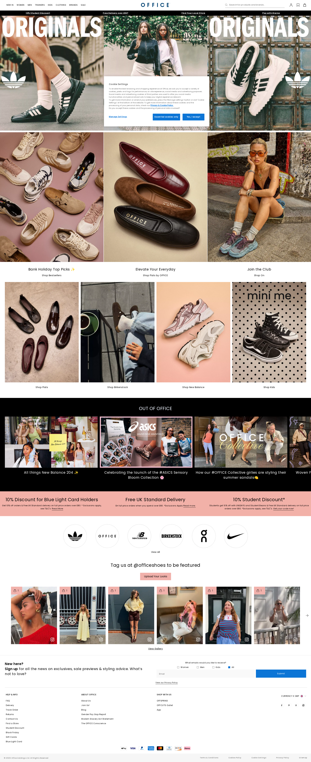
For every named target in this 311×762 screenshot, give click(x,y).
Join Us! (85, 705)
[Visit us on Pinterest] (290, 705)
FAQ (8, 700)
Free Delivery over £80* (115, 13)
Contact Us (12, 718)
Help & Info (12, 694)
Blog (83, 709)
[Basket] (303, 5)
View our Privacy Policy (167, 682)
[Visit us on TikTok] (304, 705)
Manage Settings (118, 116)
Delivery (10, 705)
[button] (307, 615)
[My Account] (289, 5)
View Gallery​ (155, 648)
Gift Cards (11, 737)
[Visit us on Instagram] (297, 705)
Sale (83, 5)
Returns (10, 714)
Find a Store (12, 723)
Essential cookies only (166, 117)
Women (20, 5)
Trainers (40, 5)
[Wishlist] (296, 5)
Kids (50, 5)
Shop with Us (164, 694)
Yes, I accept (193, 117)
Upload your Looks (155, 576)
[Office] (155, 5)
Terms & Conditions (209, 757)
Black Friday (12, 732)
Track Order (12, 709)
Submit (281, 673)
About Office (88, 694)
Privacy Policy (282, 757)
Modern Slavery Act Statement (97, 718)
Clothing (61, 5)
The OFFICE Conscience (93, 723)
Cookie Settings (258, 757)
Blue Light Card (14, 741)
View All (155, 552)
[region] (156, 101)
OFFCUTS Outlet (165, 705)
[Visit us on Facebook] (282, 705)
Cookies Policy (234, 757)
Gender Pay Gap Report (93, 714)
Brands (73, 5)
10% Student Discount (38, 13)
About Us (86, 700)
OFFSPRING (162, 700)
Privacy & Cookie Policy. (161, 105)
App (159, 709)
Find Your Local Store (193, 13)
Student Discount (15, 728)
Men (30, 5)
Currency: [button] (290, 696)
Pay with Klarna (271, 13)
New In (9, 5)
